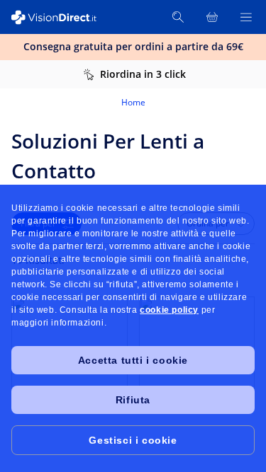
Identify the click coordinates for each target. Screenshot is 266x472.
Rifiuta (133, 399)
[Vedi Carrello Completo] (212, 16)
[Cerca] (178, 16)
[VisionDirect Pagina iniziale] (62, 17)
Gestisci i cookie (133, 440)
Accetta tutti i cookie (133, 360)
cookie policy (169, 310)
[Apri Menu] (246, 16)
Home (133, 102)
